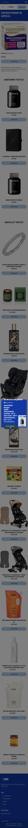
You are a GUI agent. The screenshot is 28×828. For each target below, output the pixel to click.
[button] (10, 426)
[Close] (2, 400)
